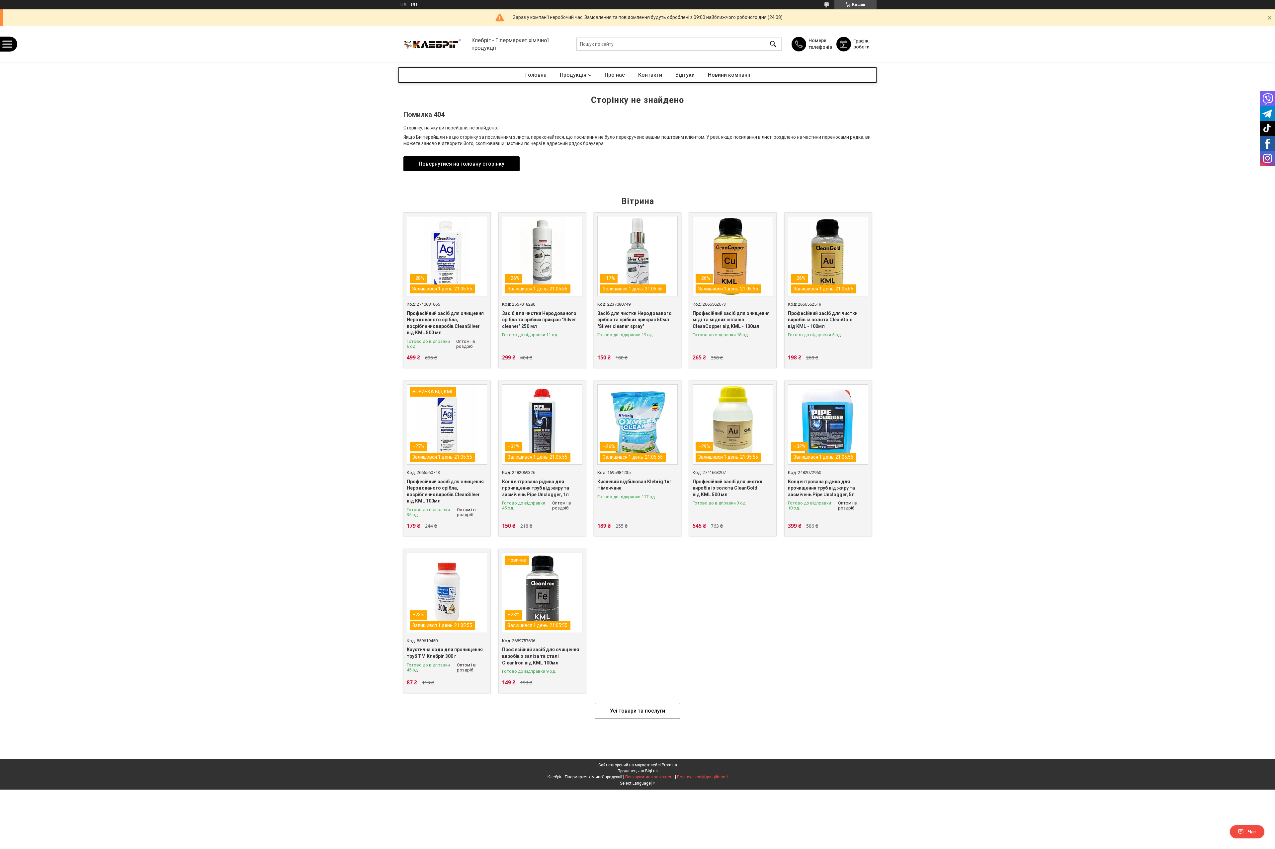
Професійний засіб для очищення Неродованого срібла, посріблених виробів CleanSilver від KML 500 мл (445, 323)
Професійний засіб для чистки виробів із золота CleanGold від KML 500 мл (727, 488)
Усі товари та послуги (637, 711)
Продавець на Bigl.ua (638, 771)
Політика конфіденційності (702, 777)
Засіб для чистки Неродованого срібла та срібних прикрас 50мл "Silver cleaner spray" (634, 320)
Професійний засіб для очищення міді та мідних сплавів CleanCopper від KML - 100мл (731, 320)
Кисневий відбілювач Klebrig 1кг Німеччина (634, 485)
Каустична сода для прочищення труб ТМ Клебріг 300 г (445, 653)
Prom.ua (669, 765)
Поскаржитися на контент (649, 777)
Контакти (650, 75)
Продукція (573, 75)
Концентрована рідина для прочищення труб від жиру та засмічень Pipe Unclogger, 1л (535, 488)
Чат (1252, 831)
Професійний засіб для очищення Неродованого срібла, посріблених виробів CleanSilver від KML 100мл (445, 491)
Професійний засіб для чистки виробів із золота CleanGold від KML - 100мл (823, 320)
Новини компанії (729, 75)
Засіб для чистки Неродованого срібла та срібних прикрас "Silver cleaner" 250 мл (539, 320)
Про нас (615, 75)
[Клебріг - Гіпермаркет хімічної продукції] (433, 44)
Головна (536, 75)
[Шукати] (773, 44)
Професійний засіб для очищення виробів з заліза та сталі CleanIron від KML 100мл (540, 656)
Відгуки (685, 75)
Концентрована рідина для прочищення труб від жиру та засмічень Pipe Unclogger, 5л (821, 488)
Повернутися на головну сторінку (461, 164)
